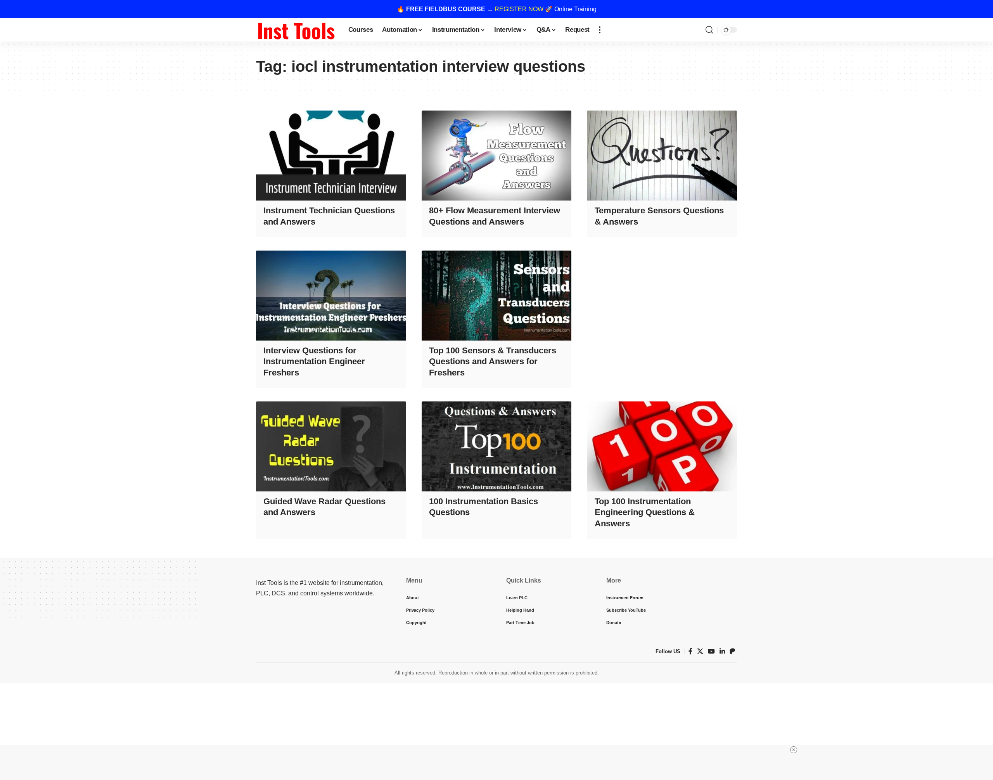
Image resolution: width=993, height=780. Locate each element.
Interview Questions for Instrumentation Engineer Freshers (314, 361)
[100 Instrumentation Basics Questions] (497, 446)
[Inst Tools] (296, 30)
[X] (700, 651)
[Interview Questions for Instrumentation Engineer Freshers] (331, 296)
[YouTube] (711, 651)
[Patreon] (732, 651)
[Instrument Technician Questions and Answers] (331, 156)
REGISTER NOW (519, 9)
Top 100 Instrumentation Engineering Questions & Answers (645, 512)
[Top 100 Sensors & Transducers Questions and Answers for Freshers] (497, 296)
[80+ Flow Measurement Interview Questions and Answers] (497, 156)
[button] (599, 30)
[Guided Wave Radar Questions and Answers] (331, 446)
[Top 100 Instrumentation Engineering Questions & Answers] (662, 446)
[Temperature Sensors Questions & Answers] (662, 156)
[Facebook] (690, 651)
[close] (793, 749)
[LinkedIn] (722, 651)
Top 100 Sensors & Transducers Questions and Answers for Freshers (492, 361)
